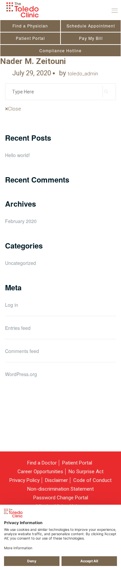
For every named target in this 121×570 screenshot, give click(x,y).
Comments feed (22, 351)
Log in (11, 304)
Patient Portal (30, 38)
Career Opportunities (40, 472)
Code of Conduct (92, 480)
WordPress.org (21, 374)
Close (14, 109)
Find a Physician (30, 25)
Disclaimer (56, 480)
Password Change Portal (60, 498)
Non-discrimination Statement (60, 489)
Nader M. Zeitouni (33, 61)
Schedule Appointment (91, 25)
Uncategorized (20, 263)
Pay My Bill (91, 38)
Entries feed (18, 328)
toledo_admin (83, 74)
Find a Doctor (42, 463)
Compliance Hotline (60, 50)
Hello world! (17, 155)
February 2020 (21, 221)
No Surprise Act (86, 472)
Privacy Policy (24, 480)
